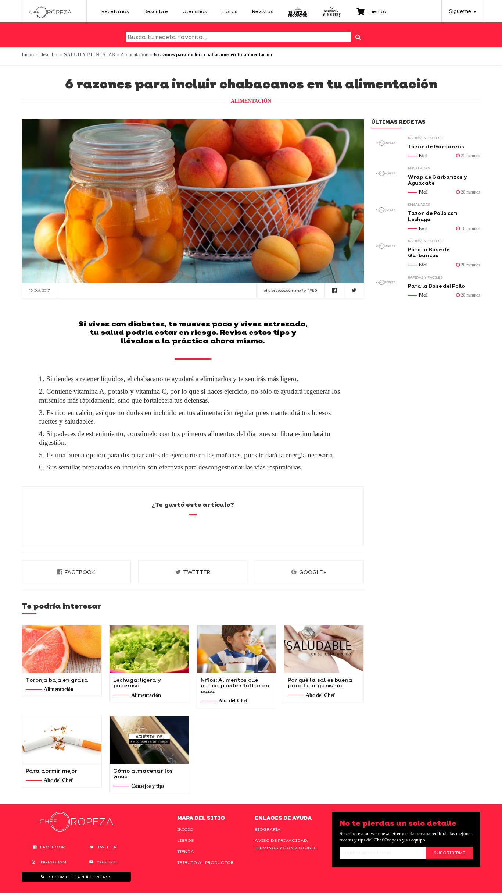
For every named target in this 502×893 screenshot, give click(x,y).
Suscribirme (449, 852)
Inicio (28, 54)
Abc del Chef (233, 701)
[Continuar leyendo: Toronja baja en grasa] (61, 649)
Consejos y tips (147, 786)
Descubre (48, 54)
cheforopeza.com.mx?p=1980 (290, 290)
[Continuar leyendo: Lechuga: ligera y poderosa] (149, 649)
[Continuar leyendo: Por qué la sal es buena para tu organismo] (323, 649)
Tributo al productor (205, 862)
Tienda (185, 851)
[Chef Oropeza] (50, 11)
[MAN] (332, 11)
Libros (185, 840)
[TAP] (298, 11)
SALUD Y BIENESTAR (89, 54)
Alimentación (134, 54)
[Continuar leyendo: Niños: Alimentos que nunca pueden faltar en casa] (236, 649)
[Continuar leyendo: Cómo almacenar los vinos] (149, 740)
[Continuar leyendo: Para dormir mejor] (61, 740)
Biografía (268, 829)
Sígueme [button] (461, 11)
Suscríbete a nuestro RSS (80, 877)
